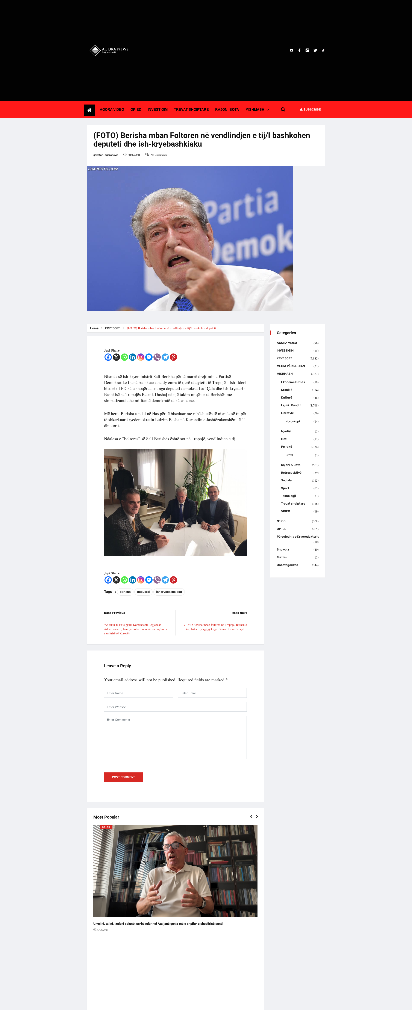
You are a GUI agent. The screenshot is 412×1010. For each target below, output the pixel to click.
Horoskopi (292, 421)
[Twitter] (315, 50)
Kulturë (286, 397)
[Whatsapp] (124, 357)
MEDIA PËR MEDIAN (291, 366)
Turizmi (282, 557)
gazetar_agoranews (105, 154)
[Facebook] (108, 357)
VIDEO (285, 511)
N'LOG (281, 521)
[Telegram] (165, 357)
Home (94, 328)
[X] (116, 357)
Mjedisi (286, 431)
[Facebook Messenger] (149, 357)
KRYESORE (113, 328)
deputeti (143, 592)
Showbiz (283, 549)
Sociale (286, 480)
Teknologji (288, 496)
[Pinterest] (173, 357)
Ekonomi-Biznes (293, 382)
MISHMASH (254, 109)
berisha (125, 592)
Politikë (286, 447)
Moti (284, 439)
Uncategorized (287, 565)
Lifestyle (287, 413)
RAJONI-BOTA (227, 109)
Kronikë (286, 390)
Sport (285, 488)
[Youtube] (291, 50)
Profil (289, 455)
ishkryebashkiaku (169, 592)
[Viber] (157, 357)
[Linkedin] (132, 357)
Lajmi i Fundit (291, 405)
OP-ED (135, 109)
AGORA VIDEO (112, 109)
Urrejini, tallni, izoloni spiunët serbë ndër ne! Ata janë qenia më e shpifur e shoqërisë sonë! (158, 924)
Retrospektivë (291, 473)
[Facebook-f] (299, 50)
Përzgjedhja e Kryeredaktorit (298, 536)
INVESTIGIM (158, 109)
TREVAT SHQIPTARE (191, 109)
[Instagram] (140, 357)
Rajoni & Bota (290, 465)
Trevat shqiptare (293, 503)
